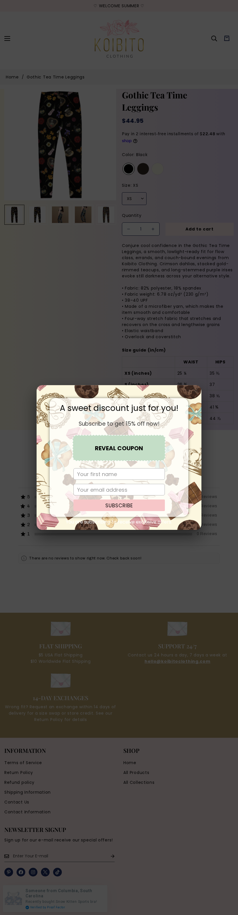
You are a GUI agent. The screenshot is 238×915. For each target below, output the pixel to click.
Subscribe (119, 505)
